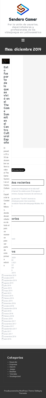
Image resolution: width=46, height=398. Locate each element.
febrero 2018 (9, 316)
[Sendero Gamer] (23, 10)
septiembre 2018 (10, 308)
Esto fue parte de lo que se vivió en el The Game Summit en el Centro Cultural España (7, 104)
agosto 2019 (8, 283)
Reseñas (13, 372)
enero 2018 (8, 319)
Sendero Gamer (23, 19)
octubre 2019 (9, 278)
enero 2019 (8, 301)
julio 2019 (7, 285)
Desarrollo (13, 362)
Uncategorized (15, 376)
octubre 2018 (9, 306)
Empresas (13, 364)
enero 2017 (8, 334)
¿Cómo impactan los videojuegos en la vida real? (22, 189)
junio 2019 (8, 288)
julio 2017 (7, 331)
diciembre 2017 (10, 321)
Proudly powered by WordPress (16, 391)
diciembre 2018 (10, 303)
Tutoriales (13, 374)
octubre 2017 (9, 326)
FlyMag (37, 391)
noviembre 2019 (10, 275)
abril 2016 (7, 339)
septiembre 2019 (10, 280)
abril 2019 (7, 293)
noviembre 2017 (10, 324)
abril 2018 (7, 311)
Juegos (12, 369)
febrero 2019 (9, 298)
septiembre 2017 (10, 329)
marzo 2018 (8, 314)
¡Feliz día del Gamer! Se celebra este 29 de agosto (22, 191)
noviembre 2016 (10, 336)
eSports (12, 367)
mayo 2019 (8, 291)
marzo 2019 (8, 296)
